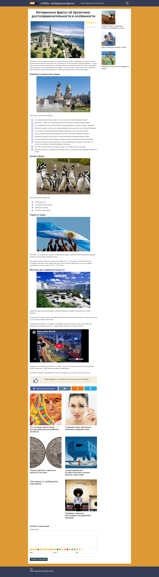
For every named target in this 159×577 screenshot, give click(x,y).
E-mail (55, 552)
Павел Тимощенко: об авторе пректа (92, 3)
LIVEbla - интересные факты (57, 3)
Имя (31, 552)
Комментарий (34, 529)
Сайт (76, 552)
